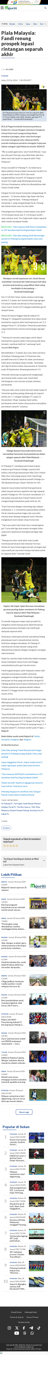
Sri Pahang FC (7, 803)
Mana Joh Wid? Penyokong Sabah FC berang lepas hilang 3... (12, 1022)
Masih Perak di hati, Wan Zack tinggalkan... (17, 1206)
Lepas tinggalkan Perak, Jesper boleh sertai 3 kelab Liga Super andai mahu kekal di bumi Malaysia (21, 765)
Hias (35, 24)
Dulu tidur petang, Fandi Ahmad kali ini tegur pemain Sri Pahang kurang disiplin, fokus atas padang (21, 753)
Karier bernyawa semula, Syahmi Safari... (18, 1142)
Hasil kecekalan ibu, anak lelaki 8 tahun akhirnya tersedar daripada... (13, 965)
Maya (3, 899)
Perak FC (12, 807)
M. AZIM (9, 69)
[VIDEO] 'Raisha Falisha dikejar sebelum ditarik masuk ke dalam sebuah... (13, 1060)
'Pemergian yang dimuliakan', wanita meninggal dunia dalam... (13, 926)
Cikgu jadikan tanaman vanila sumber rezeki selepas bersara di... (12, 984)
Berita (4, 882)
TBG (33, 807)
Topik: (4, 821)
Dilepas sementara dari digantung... (17, 1174)
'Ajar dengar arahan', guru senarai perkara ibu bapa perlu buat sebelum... (13, 945)
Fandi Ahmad (28, 803)
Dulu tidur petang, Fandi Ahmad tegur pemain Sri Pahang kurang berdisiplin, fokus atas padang (23, 238)
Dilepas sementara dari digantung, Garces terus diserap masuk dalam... (13, 1098)
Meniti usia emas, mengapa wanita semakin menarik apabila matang (13, 1079)
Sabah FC (5, 814)
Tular (4, 1052)
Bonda (12, 24)
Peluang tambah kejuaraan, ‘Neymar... (18, 1270)
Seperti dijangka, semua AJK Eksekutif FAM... (18, 1286)
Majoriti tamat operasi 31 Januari (14, 888)
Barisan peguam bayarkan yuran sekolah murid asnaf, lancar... (13, 907)
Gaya (28, 24)
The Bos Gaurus (23, 807)
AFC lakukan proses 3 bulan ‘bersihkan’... (17, 1254)
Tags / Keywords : (9, 800)
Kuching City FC (36, 810)
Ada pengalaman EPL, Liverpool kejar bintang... (18, 1190)
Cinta (20, 24)
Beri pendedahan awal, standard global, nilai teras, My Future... (12, 1003)
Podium (4, 76)
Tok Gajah (18, 803)
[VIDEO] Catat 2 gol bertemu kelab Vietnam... (18, 1158)
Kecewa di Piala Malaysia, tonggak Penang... (18, 1222)
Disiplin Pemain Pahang (19, 810)
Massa (4, 995)
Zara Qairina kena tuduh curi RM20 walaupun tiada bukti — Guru (13, 1041)
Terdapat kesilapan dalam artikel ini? (21, 860)
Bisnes (4, 976)
